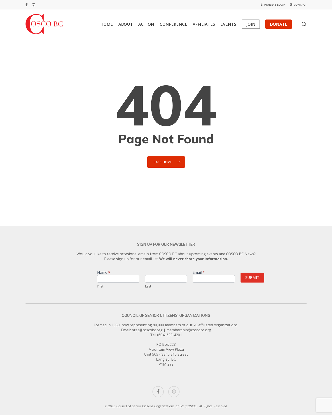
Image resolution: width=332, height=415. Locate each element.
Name (103, 272)
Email (199, 272)
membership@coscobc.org (188, 329)
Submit (252, 277)
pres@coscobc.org (147, 329)
